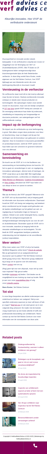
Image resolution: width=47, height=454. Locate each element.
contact (10, 264)
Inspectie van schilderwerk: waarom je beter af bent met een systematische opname (30, 391)
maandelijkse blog (22, 280)
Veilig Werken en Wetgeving (13, 180)
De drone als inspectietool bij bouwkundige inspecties (29, 375)
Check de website (35, 250)
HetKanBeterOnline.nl (23, 439)
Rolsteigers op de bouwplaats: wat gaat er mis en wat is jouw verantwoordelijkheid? (31, 362)
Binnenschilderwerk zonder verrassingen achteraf (28, 419)
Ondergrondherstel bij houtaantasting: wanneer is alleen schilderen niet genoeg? (31, 347)
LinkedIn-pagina (13, 283)
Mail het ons (15, 305)
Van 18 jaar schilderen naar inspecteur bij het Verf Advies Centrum (29, 406)
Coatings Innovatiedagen (34, 180)
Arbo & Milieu (10, 183)
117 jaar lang (9, 109)
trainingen (14, 274)
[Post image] (9, 348)
